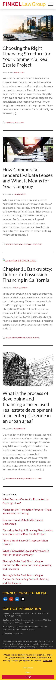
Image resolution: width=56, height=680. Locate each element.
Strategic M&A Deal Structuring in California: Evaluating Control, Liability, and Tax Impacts (26, 579)
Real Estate (19, 123)
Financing (10, 123)
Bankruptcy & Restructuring (18, 338)
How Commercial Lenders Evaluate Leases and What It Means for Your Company (28, 178)
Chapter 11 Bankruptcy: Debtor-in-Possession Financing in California (27, 274)
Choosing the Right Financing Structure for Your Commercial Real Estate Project (27, 56)
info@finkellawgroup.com (13, 633)
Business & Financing (14, 244)
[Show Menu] (50, 4)
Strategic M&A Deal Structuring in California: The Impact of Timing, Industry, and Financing (27, 565)
